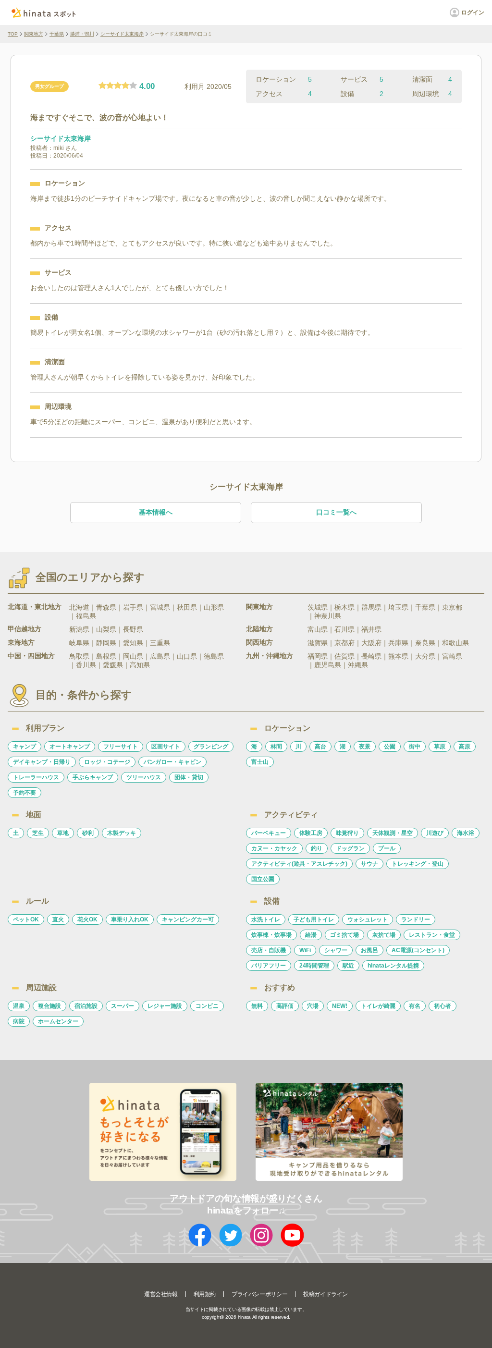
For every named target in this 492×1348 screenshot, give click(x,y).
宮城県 (160, 607)
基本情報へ (155, 512)
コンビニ (207, 1006)
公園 (389, 746)
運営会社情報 (161, 1294)
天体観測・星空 (392, 833)
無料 (257, 1006)
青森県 (106, 607)
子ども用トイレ (314, 919)
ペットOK (26, 919)
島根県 (106, 656)
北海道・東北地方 (35, 607)
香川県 (86, 665)
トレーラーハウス (36, 777)
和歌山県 (455, 643)
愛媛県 (113, 665)
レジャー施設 (165, 1006)
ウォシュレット (367, 919)
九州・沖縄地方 (269, 656)
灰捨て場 (383, 934)
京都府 (344, 643)
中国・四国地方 (31, 656)
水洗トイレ (265, 919)
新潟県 (79, 629)
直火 (58, 919)
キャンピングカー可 (188, 919)
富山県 (318, 629)
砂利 (88, 833)
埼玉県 (398, 607)
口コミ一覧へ (336, 512)
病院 (19, 1021)
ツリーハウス (143, 777)
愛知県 (133, 643)
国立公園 (262, 879)
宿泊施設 (86, 1006)
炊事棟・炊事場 (271, 934)
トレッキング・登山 (417, 863)
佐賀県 (344, 656)
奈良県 (425, 643)
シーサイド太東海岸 (122, 34)
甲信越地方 (24, 629)
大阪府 (371, 643)
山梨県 (106, 629)
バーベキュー (268, 833)
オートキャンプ (69, 746)
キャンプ (24, 746)
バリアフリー (268, 965)
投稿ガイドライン (325, 1294)
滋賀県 (318, 643)
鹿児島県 (327, 665)
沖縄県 (358, 665)
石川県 (344, 629)
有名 (414, 1006)
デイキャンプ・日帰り (42, 762)
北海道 (79, 607)
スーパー (122, 1006)
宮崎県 (452, 656)
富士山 (260, 762)
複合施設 (49, 1006)
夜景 (364, 746)
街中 (414, 746)
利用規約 (205, 1294)
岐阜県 (79, 643)
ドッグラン (350, 848)
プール (386, 848)
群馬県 (371, 607)
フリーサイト (120, 746)
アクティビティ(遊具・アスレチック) (299, 863)
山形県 (214, 607)
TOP (13, 34)
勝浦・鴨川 (82, 34)
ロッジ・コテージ (107, 762)
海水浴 (465, 833)
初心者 (442, 1006)
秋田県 (187, 607)
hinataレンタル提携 (393, 965)
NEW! (339, 1006)
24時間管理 (314, 965)
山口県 (187, 656)
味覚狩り (347, 833)
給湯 (311, 934)
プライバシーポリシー (259, 1294)
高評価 (285, 1006)
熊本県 (398, 656)
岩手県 (133, 607)
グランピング (211, 746)
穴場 (313, 1006)
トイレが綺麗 (378, 1006)
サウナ (369, 863)
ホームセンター (58, 1021)
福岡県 (318, 656)
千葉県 (56, 34)
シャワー (335, 950)
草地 (63, 833)
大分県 (425, 656)
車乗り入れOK (129, 919)
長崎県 (371, 656)
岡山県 (133, 656)
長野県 (133, 629)
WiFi (305, 950)
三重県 (160, 643)
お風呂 (369, 950)
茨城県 (318, 607)
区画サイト (165, 746)
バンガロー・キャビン (172, 762)
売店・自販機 (268, 950)
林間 (276, 746)
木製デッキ (121, 833)
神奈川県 (327, 616)
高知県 (140, 665)
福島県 (86, 616)
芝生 (38, 833)
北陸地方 (259, 629)
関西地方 (259, 642)
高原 (464, 746)
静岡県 (106, 643)
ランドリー (415, 919)
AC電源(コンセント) (418, 950)
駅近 (348, 965)
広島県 (160, 656)
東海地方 (21, 642)
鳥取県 (79, 656)
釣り (316, 848)
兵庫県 (398, 643)
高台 (320, 746)
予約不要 (24, 792)
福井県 (371, 629)
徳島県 (214, 656)
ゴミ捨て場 (344, 934)
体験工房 (310, 833)
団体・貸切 (188, 777)
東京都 (452, 607)
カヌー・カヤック (274, 848)
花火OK (87, 919)
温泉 (19, 1006)
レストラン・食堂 (432, 934)
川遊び (434, 833)
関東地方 (33, 34)
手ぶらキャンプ (93, 777)
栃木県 (344, 607)
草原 (439, 746)
